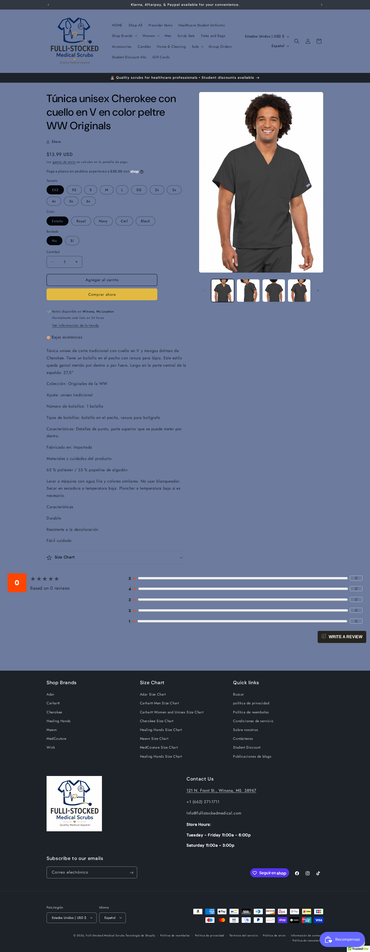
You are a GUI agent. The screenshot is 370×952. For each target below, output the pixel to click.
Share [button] (56, 141)
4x (54, 201)
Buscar (238, 694)
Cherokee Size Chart (156, 720)
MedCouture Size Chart (159, 747)
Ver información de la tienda (75, 325)
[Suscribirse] (131, 873)
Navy (103, 221)
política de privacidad (251, 703)
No (54, 240)
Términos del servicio (243, 935)
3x (174, 189)
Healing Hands (59, 720)
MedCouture (56, 738)
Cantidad (53, 251)
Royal (81, 221)
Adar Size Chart (153, 694)
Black (145, 221)
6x (88, 201)
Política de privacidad (209, 935)
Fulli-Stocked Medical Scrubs (105, 935)
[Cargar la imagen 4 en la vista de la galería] (299, 290)
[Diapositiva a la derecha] (317, 290)
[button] (124, 35)
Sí (72, 240)
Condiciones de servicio (253, 720)
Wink (51, 747)
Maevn (52, 729)
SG (139, 189)
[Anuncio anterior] (48, 5)
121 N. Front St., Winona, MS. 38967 (221, 790)
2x (157, 189)
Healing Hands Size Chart (161, 729)
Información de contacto (307, 935)
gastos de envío (64, 162)
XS (74, 189)
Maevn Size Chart (154, 738)
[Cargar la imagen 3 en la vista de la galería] (273, 290)
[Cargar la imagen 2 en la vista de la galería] (248, 290)
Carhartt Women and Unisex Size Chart (172, 712)
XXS (55, 189)
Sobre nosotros (245, 729)
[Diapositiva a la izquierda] (204, 290)
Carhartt (53, 703)
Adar (50, 694)
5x (71, 201)
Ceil (124, 221)
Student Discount (247, 747)
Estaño (57, 221)
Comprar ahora (102, 294)
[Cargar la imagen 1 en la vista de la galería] (222, 290)
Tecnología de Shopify (140, 935)
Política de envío (274, 935)
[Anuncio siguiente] (321, 5)
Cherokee (54, 712)
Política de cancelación (307, 940)
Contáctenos (243, 738)
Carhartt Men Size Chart (159, 703)
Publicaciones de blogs (252, 756)
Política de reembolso (251, 712)
